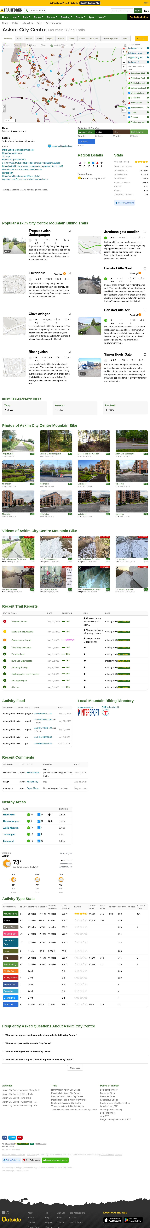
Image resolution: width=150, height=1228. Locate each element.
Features (32, 1217)
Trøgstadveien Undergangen (40, 232)
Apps (91, 17)
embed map (32, 1154)
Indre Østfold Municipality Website (18, 149)
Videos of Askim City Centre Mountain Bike (39, 531)
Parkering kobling (19, 667)
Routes (37, 17)
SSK (32, 1143)
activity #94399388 (43, 736)
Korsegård (8, 840)
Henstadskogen (11, 821)
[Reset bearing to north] (124, 66)
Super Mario (32, 788)
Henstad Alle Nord (118, 268)
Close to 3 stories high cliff (50, 453)
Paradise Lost (17, 654)
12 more (38, 731)
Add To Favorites (32, 1160)
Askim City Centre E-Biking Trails (17, 1093)
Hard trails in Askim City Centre (65, 1089)
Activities (82, 127)
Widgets (48, 1222)
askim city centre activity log (13, 1154)
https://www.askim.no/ (12, 152)
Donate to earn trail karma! (56, 1160)
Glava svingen (40, 313)
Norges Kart (7, 172)
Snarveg (122, 559)
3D (123, 110)
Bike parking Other (108, 1089)
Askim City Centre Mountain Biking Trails (21, 1090)
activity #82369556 (43, 743)
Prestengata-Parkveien (91, 559)
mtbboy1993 (111, 621)
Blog (47, 1217)
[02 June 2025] (132, 441)
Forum (76, 1222)
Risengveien (38, 351)
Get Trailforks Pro (139, 17)
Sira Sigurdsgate (19, 680)
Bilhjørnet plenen (19, 621)
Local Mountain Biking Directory (106, 701)
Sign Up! (61, 1212)
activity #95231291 (43, 719)
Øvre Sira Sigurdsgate (21, 660)
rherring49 (8, 788)
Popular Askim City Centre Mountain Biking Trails (45, 223)
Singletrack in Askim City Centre (66, 1102)
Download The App (115, 1212)
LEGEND (4, 108)
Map (15, 17)
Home (5, 17)
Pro (46, 1212)
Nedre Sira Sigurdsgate (125, 453)
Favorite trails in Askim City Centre (67, 1096)
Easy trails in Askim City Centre (65, 1093)
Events (79, 17)
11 (84, 291)
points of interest (107, 1154)
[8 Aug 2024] (132, 471)
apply (11, 1146)
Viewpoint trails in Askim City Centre (68, 1106)
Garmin (60, 1222)
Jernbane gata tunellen (121, 231)
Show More (75, 1067)
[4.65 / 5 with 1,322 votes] (141, 162)
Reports (51, 17)
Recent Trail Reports (20, 606)
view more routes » (136, 66)
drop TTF (104, 1116)
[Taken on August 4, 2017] (18, 441)
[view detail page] (148, 48)
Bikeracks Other (107, 1093)
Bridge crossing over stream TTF (115, 1119)
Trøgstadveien (7, 453)
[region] (64, 83)
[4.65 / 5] (80, 914)
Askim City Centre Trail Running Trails (20, 1101)
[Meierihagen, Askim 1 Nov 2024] (18, 471)
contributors (41, 1143)
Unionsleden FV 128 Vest (16, 559)
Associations (77, 1212)
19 (84, 332)
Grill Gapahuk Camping (111, 1109)
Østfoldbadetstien (126, 589)
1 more (37, 722)
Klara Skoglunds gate (21, 647)
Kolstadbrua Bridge (109, 1099)
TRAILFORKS (123, 621)
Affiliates (73, 1217)
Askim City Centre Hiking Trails (16, 1097)
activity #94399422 (43, 727)
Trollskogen (9, 834)
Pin (19, 1137)
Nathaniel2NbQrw (11, 772)
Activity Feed (13, 701)
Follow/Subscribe (125, 202)
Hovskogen (9, 814)
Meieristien (6, 483)
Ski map (6, 156)
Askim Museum (10, 827)
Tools (59, 1217)
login (146, 10)
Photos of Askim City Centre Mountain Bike (39, 425)
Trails (25, 17)
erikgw (6, 781)
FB (4, 1137)
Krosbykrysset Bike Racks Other (115, 1102)
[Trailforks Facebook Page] (3, 1212)
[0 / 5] (80, 920)
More (101, 17)
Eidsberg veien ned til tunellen (25, 673)
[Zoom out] (124, 62)
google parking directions (62, 146)
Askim (123, 115)
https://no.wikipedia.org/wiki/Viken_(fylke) (21, 175)
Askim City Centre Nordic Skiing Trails (19, 1105)
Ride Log (65, 17)
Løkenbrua (37, 272)
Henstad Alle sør (117, 310)
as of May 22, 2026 (96, 178)
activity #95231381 (43, 713)
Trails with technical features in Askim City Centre (74, 1109)
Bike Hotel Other (107, 1112)
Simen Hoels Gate (118, 354)
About (30, 1212)
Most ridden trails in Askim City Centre (69, 1099)
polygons (118, 1154)
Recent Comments (18, 757)
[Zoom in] (124, 58)
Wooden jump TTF (109, 1106)
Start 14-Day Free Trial (90, 3)
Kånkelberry (32, 781)
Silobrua (15, 687)
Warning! (58, 274)
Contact (31, 1222)
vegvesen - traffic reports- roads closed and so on (25, 179)
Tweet (12, 1137)
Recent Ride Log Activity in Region (21, 398)
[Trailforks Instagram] (7, 1212)
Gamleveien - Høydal (21, 640)
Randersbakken (50, 559)
